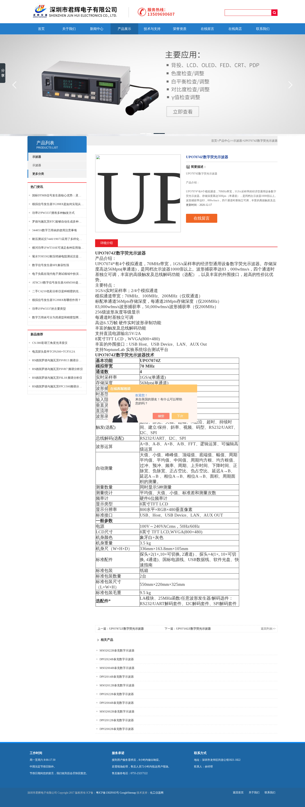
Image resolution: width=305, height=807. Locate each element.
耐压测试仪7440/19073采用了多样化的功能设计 (58, 239)
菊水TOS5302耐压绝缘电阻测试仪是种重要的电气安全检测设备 (58, 256)
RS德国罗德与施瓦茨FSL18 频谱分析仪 (57, 377)
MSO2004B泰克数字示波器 (117, 668)
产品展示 (124, 29)
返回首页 (238, 792)
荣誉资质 (179, 29)
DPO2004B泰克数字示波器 (117, 702)
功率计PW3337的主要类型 (49, 308)
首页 (41, 29)
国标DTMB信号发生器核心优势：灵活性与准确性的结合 (58, 195)
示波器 (36, 165)
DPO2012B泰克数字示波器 (117, 720)
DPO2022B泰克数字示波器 (117, 694)
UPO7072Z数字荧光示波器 (126, 628)
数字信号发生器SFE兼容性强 (50, 265)
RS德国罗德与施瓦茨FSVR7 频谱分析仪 (57, 369)
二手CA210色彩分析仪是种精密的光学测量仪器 (58, 291)
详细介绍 (106, 243)
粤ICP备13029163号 (107, 792)
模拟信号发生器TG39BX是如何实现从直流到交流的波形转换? (58, 204)
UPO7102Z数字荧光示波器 (193, 628)
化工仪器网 (156, 792)
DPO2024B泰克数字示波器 (117, 659)
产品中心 (224, 140)
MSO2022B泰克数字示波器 (117, 650)
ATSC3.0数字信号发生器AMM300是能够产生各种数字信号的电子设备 (58, 282)
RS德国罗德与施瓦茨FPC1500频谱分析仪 (58, 386)
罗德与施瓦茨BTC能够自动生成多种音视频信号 (58, 221)
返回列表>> (268, 628)
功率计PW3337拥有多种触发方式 (53, 212)
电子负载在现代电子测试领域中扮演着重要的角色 (58, 273)
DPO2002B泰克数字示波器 (117, 729)
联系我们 (262, 29)
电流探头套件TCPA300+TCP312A (53, 351)
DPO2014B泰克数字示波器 (117, 676)
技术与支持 (152, 29)
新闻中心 (96, 29)
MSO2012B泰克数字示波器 (117, 685)
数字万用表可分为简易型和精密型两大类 (58, 317)
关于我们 (69, 29)
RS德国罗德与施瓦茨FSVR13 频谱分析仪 (58, 360)
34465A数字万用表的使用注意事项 (54, 230)
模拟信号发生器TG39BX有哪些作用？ (56, 300)
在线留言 (207, 29)
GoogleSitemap (128, 792)
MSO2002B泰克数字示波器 (117, 711)
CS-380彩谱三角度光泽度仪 (49, 343)
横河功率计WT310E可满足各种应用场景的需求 (58, 247)
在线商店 (235, 29)
